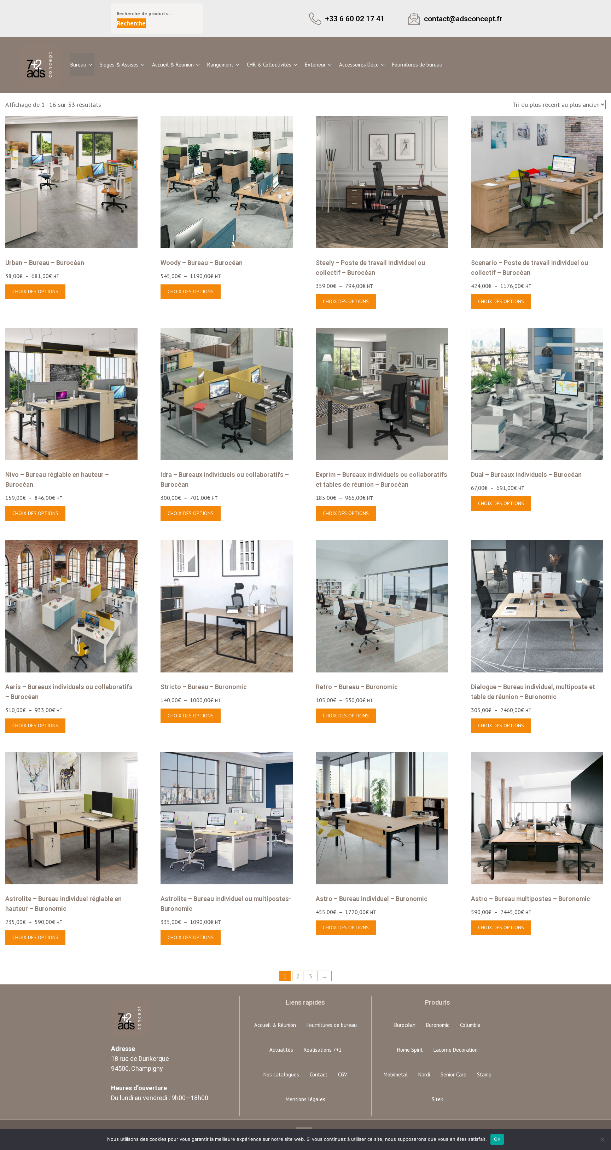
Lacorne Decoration (455, 1049)
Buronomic (437, 1025)
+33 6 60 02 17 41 (355, 18)
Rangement (220, 64)
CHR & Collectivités (269, 64)
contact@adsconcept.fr (463, 18)
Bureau (78, 64)
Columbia (470, 1025)
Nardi (424, 1074)
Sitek (437, 1099)
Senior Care (453, 1074)
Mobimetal (396, 1074)
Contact (318, 1074)
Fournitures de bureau (417, 64)
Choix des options (35, 291)
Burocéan (404, 1025)
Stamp (484, 1074)
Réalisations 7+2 (323, 1049)
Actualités (281, 1049)
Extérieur (315, 64)
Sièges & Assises (119, 64)
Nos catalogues (281, 1074)
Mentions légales (305, 1099)
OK (497, 1139)
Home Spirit (410, 1049)
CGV (342, 1074)
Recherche (131, 23)
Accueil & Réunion (173, 64)
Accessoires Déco (359, 64)
